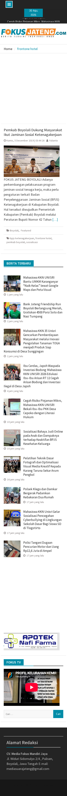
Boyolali (14, 230)
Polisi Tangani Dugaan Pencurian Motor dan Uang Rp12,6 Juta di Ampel (41, 547)
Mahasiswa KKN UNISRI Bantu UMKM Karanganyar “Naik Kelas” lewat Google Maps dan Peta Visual (40, 283)
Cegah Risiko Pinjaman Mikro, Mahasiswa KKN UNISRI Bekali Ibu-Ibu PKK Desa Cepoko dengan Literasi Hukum (42, 409)
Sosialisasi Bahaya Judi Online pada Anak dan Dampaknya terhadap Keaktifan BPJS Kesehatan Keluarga (43, 437)
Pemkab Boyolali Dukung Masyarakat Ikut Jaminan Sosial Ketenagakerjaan (33, 132)
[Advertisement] (33, 88)
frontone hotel (43, 238)
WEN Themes (45, 791)
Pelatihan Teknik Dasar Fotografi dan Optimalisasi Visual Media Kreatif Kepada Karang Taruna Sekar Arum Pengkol (42, 466)
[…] (55, 219)
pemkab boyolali (16, 242)
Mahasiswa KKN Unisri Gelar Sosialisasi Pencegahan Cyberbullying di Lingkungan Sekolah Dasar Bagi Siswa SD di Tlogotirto (42, 520)
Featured (26, 230)
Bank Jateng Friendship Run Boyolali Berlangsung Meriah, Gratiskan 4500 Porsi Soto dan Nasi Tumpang (42, 310)
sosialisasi (32, 242)
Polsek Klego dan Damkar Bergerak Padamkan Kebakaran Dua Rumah (40, 493)
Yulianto (53, 140)
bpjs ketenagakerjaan (22, 238)
